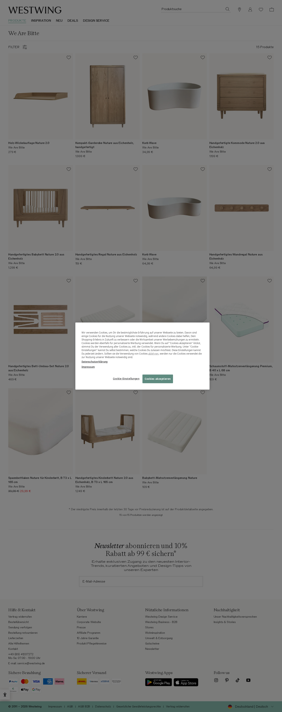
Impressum (88, 366)
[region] (142, 356)
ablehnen (153, 353)
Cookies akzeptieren (158, 378)
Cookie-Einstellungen (126, 378)
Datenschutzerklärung (95, 361)
